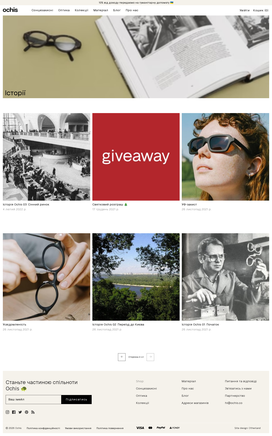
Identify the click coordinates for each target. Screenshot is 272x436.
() (260, 10)
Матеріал (189, 381)
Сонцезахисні (146, 388)
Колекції (142, 403)
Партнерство (235, 395)
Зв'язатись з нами (238, 388)
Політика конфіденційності (43, 428)
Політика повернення (110, 428)
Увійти (245, 10)
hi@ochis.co (233, 403)
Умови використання (78, 428)
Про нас (188, 388)
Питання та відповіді (241, 381)
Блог (185, 395)
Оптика (141, 395)
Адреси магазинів (195, 403)
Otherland (255, 428)
